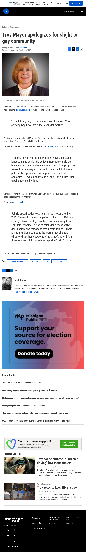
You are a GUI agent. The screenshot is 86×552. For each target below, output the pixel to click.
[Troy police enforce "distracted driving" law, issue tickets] (19, 465)
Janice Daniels (59, 261)
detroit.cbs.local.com (25, 110)
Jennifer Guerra (42, 467)
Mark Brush (22, 47)
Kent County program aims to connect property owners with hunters (29, 390)
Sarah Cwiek (41, 491)
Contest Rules (54, 524)
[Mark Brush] (7, 283)
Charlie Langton (49, 146)
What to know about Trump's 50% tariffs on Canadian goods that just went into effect (36, 421)
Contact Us (36, 518)
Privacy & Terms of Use (73, 518)
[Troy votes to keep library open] (19, 491)
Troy (46, 261)
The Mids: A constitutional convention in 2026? (21, 383)
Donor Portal (61, 3)
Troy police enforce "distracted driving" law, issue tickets (57, 461)
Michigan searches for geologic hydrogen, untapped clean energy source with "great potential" (40, 398)
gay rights (35, 261)
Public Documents (38, 528)
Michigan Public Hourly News (54, 518)
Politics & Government (10, 27)
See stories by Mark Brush (27, 291)
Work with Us (36, 523)
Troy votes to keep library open (57, 487)
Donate (76, 3)
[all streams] (82, 11)
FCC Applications (72, 524)
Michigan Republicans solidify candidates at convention (25, 405)
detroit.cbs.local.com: (21, 202)
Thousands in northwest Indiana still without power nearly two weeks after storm (35, 413)
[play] (6, 11)
